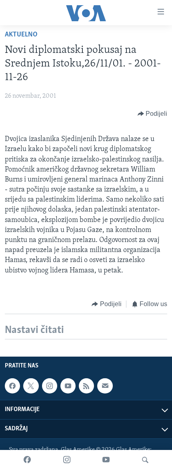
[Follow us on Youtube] (68, 385)
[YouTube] (106, 460)
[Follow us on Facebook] (12, 385)
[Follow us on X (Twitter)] (30, 385)
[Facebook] (27, 460)
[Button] (153, 114)
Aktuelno (21, 34)
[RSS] (86, 385)
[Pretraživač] (145, 460)
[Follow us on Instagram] (49, 385)
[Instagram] (66, 460)
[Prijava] (104, 385)
